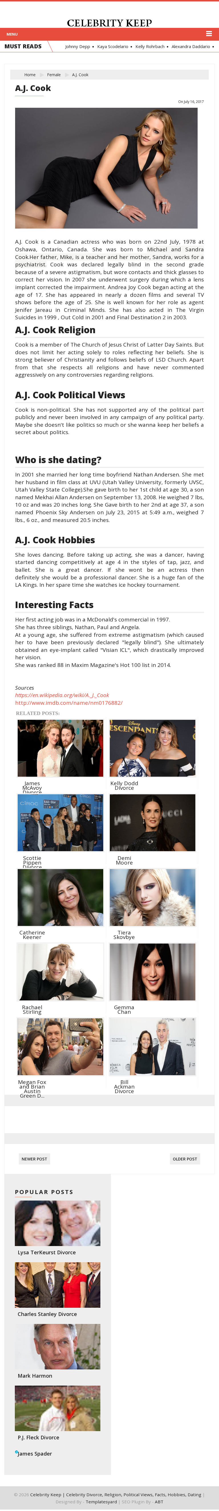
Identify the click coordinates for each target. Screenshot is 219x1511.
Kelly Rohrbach (147, 46)
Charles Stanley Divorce (47, 1314)
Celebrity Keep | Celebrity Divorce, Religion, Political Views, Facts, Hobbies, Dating (115, 1494)
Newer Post (34, 1159)
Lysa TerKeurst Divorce (47, 1252)
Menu (12, 34)
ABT (159, 1501)
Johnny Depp (75, 46)
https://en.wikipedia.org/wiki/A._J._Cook (62, 695)
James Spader (35, 1453)
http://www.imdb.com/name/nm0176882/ (69, 702)
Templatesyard (101, 1501)
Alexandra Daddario (188, 46)
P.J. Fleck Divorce (38, 1437)
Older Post (185, 1159)
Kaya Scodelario (110, 46)
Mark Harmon (35, 1375)
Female (54, 74)
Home (30, 74)
